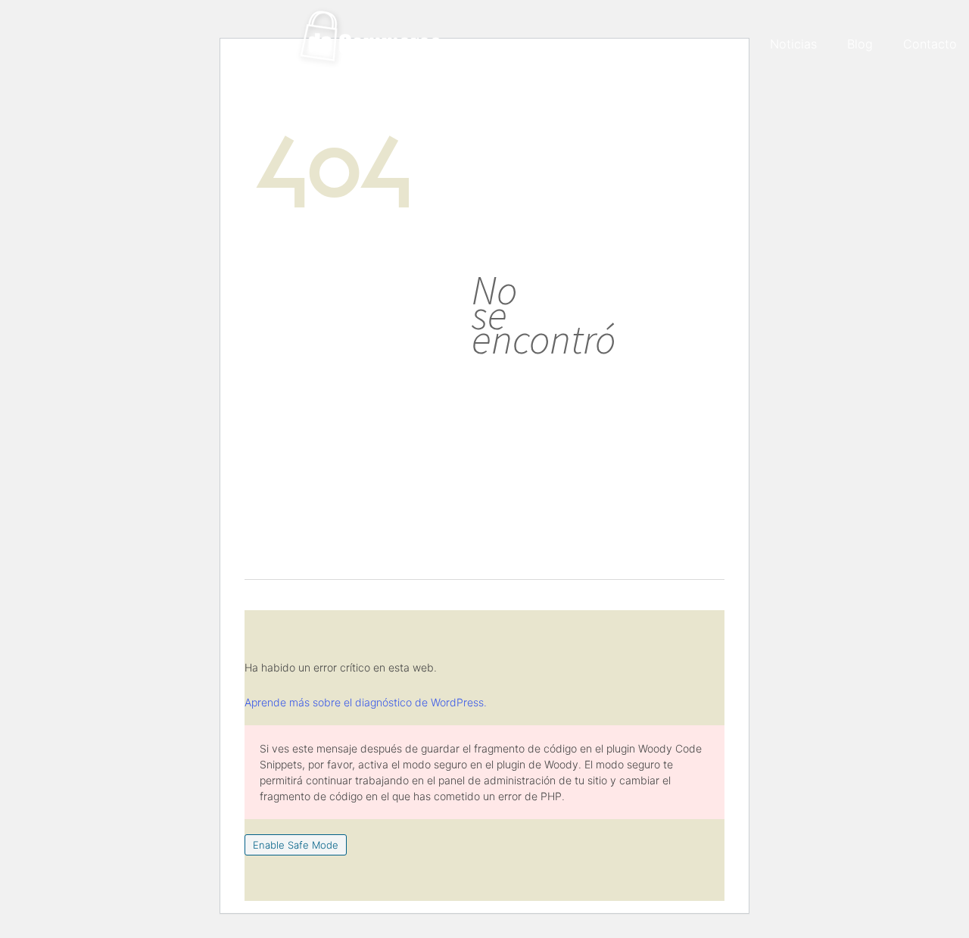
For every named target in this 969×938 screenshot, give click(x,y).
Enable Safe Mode (295, 845)
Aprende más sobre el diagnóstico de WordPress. (366, 702)
